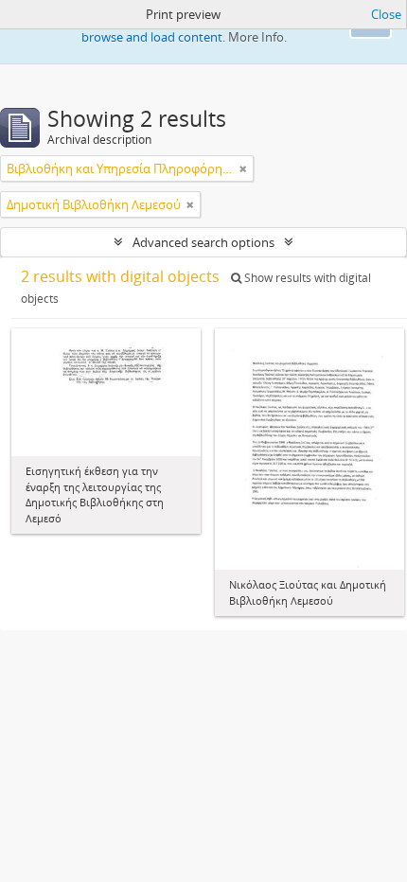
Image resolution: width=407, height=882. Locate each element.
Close (386, 14)
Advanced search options (203, 242)
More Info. (257, 36)
